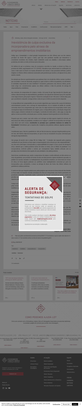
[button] (65, 177)
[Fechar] (80, 404)
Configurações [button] (56, 404)
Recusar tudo (66, 404)
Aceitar (75, 404)
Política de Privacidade (19, 405)
